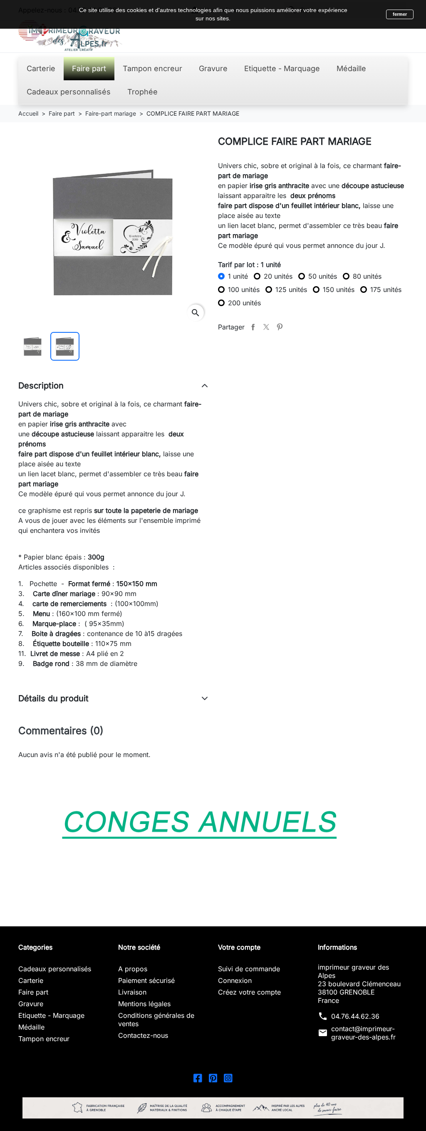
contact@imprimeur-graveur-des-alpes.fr (363, 1033)
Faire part (33, 992)
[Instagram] (228, 1077)
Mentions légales (144, 1004)
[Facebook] (197, 1077)
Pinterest (280, 327)
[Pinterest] (213, 1077)
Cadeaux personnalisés (54, 969)
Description (41, 386)
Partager (253, 327)
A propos (132, 969)
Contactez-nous (143, 1035)
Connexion (235, 980)
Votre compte (239, 947)
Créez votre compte (249, 992)
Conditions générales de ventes (156, 1019)
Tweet (266, 327)
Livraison (132, 992)
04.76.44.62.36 (355, 1016)
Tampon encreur (43, 1038)
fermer (400, 14)
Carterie (30, 980)
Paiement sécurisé (146, 980)
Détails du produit (53, 698)
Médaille (31, 1027)
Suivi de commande (249, 969)
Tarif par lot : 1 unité (249, 264)
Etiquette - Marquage (51, 1015)
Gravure (30, 1004)
